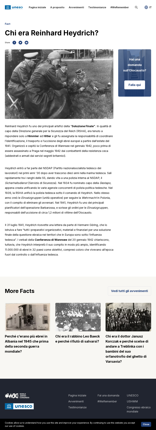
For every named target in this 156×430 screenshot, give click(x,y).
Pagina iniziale (37, 7)
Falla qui (135, 85)
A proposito (57, 7)
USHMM (132, 401)
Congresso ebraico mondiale (139, 409)
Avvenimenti (76, 7)
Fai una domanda (108, 395)
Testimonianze (97, 7)
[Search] (136, 7)
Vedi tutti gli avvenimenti (129, 291)
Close (146, 424)
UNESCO (132, 395)
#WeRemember (119, 7)
